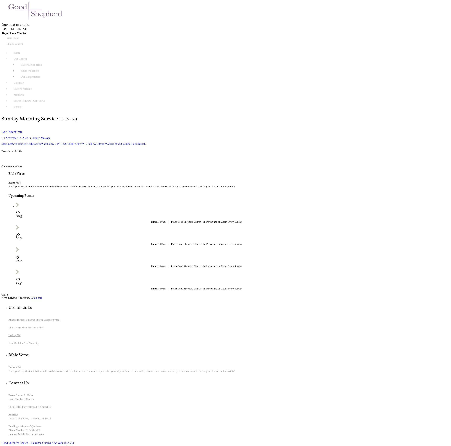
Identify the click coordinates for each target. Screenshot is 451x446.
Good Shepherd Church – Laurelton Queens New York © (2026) (37, 442)
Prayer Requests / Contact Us (29, 100)
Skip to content (15, 44)
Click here (36, 297)
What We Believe (30, 70)
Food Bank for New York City (23, 343)
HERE (17, 407)
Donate (17, 106)
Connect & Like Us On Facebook (26, 434)
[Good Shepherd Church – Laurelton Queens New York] (225, 12)
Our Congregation (30, 76)
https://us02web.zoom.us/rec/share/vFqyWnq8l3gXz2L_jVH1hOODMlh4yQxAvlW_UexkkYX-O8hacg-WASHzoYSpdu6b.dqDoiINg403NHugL (73, 144)
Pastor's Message (41, 137)
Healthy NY (14, 335)
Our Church (20, 58)
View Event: (13, 38)
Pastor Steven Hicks (31, 64)
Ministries (19, 94)
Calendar (19, 82)
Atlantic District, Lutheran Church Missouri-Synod (33, 320)
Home (17, 52)
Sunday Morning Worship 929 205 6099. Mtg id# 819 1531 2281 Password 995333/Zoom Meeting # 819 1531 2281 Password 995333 (83, 222)
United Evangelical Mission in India (26, 327)
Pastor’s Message (23, 88)
